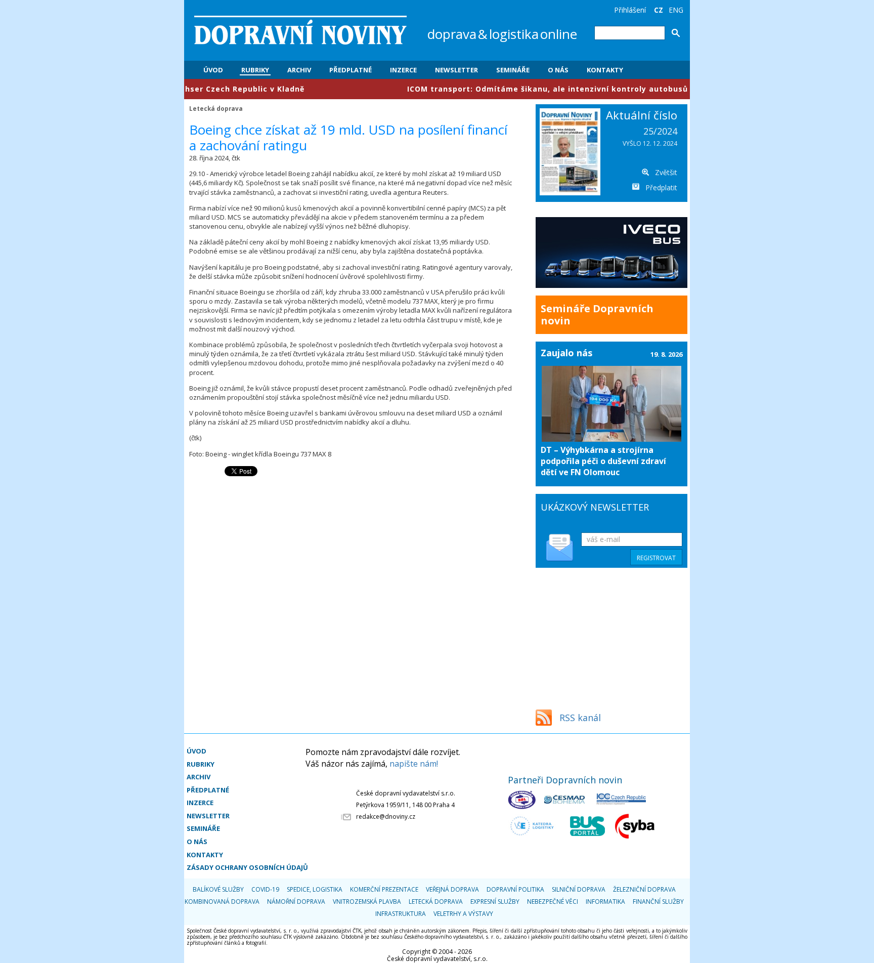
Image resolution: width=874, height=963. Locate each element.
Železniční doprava (644, 889)
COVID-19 (265, 889)
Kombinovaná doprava (222, 901)
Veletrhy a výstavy (463, 913)
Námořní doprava (296, 901)
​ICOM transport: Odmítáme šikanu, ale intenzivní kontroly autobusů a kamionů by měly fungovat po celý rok (592, 89)
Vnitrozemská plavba (367, 901)
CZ (658, 10)
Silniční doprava (578, 889)
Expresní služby (494, 901)
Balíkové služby (218, 889)
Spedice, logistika (314, 889)
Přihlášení (630, 10)
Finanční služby (658, 901)
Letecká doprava (216, 108)
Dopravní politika (515, 889)
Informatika (605, 901)
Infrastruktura (400, 913)
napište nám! (413, 763)
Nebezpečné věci (552, 901)
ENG (676, 10)
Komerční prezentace (384, 889)
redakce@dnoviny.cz (385, 816)
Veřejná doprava (452, 889)
